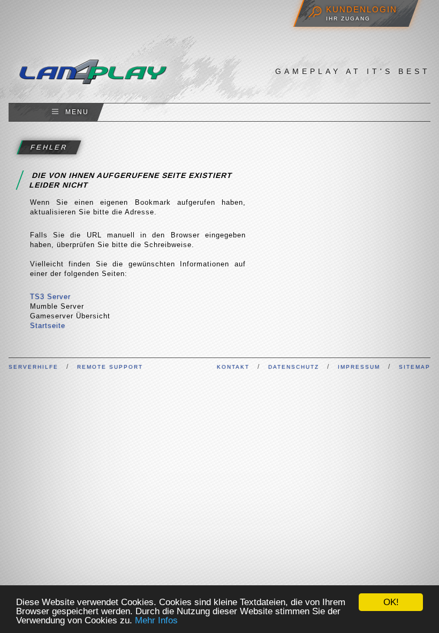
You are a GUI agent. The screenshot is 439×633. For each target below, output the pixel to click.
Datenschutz (293, 367)
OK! (391, 602)
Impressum (359, 367)
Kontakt (233, 367)
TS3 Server (50, 297)
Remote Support (110, 367)
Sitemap (414, 367)
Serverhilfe (33, 367)
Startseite (47, 326)
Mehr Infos (156, 620)
